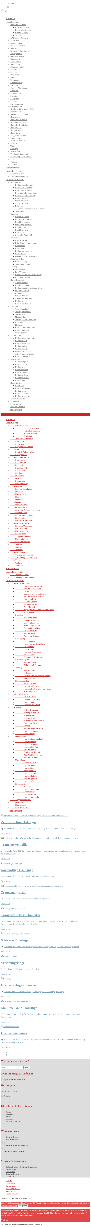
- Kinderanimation (19, 539)
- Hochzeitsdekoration (27, 789)
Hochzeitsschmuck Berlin (46, 1039)
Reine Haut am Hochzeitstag (26, 243)
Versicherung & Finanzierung (21, 157)
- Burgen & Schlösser (27, 428)
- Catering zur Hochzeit (27, 699)
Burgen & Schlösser (22, 27)
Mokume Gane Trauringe (19, 1008)
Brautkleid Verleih (17, 67)
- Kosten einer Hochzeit (28, 591)
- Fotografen (16, 499)
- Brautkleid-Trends (26, 618)
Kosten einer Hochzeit (23, 190)
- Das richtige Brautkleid (28, 620)
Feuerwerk (14, 91)
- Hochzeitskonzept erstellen (29, 596)
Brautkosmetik (15, 62)
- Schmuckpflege (25, 734)
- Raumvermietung (26, 433)
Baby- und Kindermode (19, 46)
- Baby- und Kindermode (21, 447)
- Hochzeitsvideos (25, 750)
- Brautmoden (17, 465)
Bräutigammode (16, 54)
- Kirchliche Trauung (26, 678)
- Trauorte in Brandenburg (22, 577)
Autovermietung (16, 43)
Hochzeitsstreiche (21, 372)
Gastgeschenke (16, 106)
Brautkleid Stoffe (21, 230)
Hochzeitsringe (48, 992)
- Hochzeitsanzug (25, 662)
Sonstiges (14, 143)
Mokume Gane (20, 317)
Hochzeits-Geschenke (18, 120)
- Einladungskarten (26, 602)
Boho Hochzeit (21, 206)
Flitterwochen (15, 93)
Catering (13, 72)
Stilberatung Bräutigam (23, 264)
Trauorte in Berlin (17, 174)
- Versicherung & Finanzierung (23, 558)
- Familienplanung (19, 484)
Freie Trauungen (16, 104)
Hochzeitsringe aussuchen (25, 327)
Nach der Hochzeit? (17, 407)
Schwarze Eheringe (14, 940)
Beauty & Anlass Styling (19, 51)
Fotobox (13, 101)
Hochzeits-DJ (20, 380)
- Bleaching (16, 449)
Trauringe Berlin (42, 851)
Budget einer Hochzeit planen (26, 193)
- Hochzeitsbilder (25, 742)
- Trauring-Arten (25, 715)
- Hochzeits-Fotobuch (27, 757)
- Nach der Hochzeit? (20, 808)
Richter (7, 828)
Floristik (13, 96)
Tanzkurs (13, 146)
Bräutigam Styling (17, 56)
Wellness (13, 162)
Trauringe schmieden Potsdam (25, 924)
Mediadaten (9, 1114)
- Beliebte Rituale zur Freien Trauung (33, 676)
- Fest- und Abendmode (21, 489)
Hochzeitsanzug (21, 261)
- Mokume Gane (25, 718)
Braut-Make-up (21, 240)
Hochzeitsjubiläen (22, 378)
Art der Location (21, 283)
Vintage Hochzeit (21, 203)
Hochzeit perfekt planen (24, 185)
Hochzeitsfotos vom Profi (24, 338)
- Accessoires (17, 441)
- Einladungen (17, 481)
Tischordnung (20, 211)
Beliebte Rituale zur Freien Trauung (28, 275)
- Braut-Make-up (25, 641)
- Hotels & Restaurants (27, 431)
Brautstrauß (19, 386)
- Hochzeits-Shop (18, 528)
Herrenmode (15, 117)
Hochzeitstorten (21, 301)
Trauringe (14, 149)
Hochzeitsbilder (21, 341)
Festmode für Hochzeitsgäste (26, 256)
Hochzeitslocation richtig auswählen (28, 288)
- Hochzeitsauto (24, 792)
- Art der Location (25, 684)
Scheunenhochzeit (22, 291)
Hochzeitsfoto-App (22, 346)
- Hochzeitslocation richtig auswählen (33, 689)
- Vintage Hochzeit (26, 604)
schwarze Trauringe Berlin (68, 947)
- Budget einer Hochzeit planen (30, 594)
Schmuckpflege (21, 333)
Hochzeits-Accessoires (23, 251)
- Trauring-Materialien (27, 713)
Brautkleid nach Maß (23, 227)
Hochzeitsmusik (21, 365)
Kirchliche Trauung (22, 277)
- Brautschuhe (17, 470)
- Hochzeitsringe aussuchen (29, 728)
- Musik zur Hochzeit (20, 542)
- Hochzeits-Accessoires (28, 652)
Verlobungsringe (12, 963)
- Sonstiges (16, 544)
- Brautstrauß (23, 786)
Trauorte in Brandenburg (19, 176)
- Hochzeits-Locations (20, 426)
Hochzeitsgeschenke (22, 396)
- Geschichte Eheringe (27, 723)
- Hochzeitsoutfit (25, 633)
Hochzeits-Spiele (21, 362)
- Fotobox (16, 502)
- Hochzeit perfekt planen (28, 586)
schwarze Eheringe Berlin (45, 947)
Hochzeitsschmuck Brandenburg (71, 1039)
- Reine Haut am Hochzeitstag (30, 644)
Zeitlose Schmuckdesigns (18, 822)
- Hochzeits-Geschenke (21, 521)
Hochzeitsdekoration (23, 388)
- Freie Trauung (24, 673)
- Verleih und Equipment (21, 555)
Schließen (4, 1220)
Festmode (14, 85)
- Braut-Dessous (25, 655)
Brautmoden (15, 64)
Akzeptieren (23, 1206)
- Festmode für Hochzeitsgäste (30, 657)
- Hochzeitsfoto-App (26, 747)
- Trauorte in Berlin (19, 575)
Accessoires (14, 40)
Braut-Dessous (20, 254)
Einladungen (15, 80)
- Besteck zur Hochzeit (27, 705)
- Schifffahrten (24, 436)
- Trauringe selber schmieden (29, 720)
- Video (15, 560)
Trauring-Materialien (23, 312)
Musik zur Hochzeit (17, 141)
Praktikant (8, 969)
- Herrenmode (17, 518)
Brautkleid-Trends (22, 217)
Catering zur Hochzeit (23, 298)
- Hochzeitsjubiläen (26, 779)
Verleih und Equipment (19, 154)
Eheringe (18, 325)
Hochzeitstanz (20, 367)
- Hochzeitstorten (25, 702)
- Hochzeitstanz (24, 768)
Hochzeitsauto (20, 391)
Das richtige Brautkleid (23, 219)
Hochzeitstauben (16, 130)
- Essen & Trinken (25, 697)
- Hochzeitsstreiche (26, 773)
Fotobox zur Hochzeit (23, 351)
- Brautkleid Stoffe (26, 631)
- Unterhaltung (17, 552)
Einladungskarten (21, 201)
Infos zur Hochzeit (15, 179)
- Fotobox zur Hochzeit (27, 752)
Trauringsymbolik (14, 844)
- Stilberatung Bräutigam (28, 665)
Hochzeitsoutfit (21, 232)
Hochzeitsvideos (21, 349)
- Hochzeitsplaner (25, 599)
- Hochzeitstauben (19, 531)
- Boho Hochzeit (25, 607)
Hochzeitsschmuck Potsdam (12, 1042)
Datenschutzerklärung (13, 1121)
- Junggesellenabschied (20, 536)
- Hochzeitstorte (18, 534)
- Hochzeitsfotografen (27, 744)
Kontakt (8, 1112)
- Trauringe (16, 550)
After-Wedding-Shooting (24, 354)
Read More (5, 833)
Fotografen (14, 99)
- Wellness (16, 563)
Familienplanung (16, 83)
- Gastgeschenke (18, 507)
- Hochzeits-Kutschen (20, 523)
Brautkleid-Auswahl (22, 222)
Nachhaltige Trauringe (17, 870)
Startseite (10, 18)
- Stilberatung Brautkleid (28, 625)
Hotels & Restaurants (23, 30)
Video (12, 159)
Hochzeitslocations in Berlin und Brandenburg (21, 1167)
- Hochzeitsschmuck (26, 731)
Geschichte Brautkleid (23, 235)
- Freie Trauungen (19, 505)
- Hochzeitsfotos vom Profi (29, 739)
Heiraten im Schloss (22, 285)
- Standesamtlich (25, 670)
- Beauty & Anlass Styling (22, 452)
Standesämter (12, 167)
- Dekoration (17, 476)
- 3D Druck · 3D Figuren (21, 439)
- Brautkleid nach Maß (27, 628)
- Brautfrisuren (17, 460)
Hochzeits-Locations (18, 25)
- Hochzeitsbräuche (26, 776)
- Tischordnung (24, 612)
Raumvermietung (21, 33)
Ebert (6, 1039)
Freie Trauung (20, 272)
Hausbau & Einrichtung (19, 114)
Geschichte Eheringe (23, 322)
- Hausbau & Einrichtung (21, 515)
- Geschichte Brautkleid (27, 636)
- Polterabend (17, 802)
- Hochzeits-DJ (24, 781)
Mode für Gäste (16, 112)
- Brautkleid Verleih (19, 468)
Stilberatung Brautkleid (23, 225)
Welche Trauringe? (22, 309)
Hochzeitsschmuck (22, 330)
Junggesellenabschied (18, 135)
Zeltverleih (14, 164)
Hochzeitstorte (15, 133)
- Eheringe (23, 726)
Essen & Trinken (21, 296)
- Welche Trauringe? (26, 710)
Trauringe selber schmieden (25, 320)
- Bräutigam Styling (19, 457)
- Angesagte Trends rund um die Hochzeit (34, 610)
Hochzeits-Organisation (19, 125)
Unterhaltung (15, 151)
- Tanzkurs (16, 547)
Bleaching (14, 48)
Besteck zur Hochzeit (23, 304)
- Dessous (16, 478)
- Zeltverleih (16, 565)
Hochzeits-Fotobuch (22, 356)
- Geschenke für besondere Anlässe (25, 510)
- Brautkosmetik (18, 463)
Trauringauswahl (13, 892)
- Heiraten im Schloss (27, 686)
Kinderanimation (16, 138)
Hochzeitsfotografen (22, 343)
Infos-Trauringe (28, 828)
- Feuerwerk (16, 492)
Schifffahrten (20, 35)
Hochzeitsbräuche (22, 375)
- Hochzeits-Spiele (25, 763)
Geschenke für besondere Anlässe (23, 109)
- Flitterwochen (18, 494)
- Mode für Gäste (18, 513)
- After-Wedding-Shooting (28, 755)
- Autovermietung (18, 444)
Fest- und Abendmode (18, 88)
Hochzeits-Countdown (23, 188)
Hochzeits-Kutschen (18, 122)
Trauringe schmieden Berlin (49, 921)
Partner (8, 1117)
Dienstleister (12, 22)
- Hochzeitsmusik (25, 765)
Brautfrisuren (15, 59)
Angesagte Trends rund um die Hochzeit (30, 209)
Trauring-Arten (20, 314)
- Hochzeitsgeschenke (27, 797)
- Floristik (15, 497)
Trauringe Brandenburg (60, 851)
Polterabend (14, 401)
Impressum (9, 1119)
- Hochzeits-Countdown (28, 589)
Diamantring (40, 828)
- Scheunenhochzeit (26, 691)
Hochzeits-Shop (16, 128)
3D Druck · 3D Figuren (19, 38)
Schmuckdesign (69, 828)
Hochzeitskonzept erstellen (25, 196)
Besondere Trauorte (15, 171)
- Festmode (16, 486)
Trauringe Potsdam (78, 851)
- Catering (16, 473)
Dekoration (14, 75)
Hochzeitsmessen (14, 409)
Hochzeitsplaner (21, 198)
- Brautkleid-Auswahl (27, 623)
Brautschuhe (15, 69)
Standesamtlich (20, 270)
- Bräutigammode (18, 455)
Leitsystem (10, 3)
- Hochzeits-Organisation (21, 526)
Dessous (13, 77)
